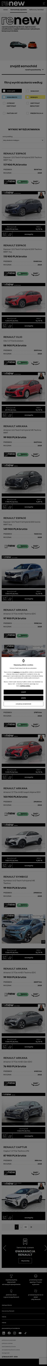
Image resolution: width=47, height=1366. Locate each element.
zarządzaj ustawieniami (23, 703)
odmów (23, 697)
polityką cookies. (25, 685)
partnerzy (17, 672)
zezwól (23, 692)
